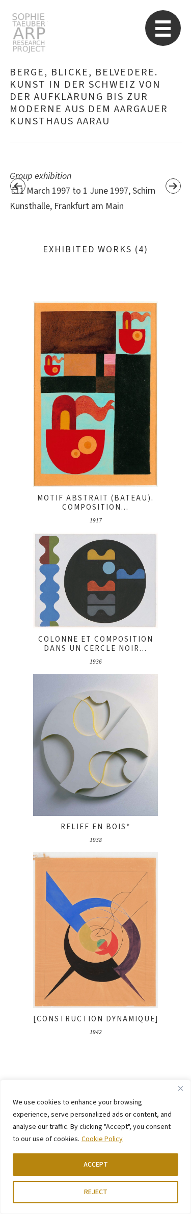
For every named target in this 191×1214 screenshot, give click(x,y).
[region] (95, 1146)
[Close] (180, 1088)
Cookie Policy (102, 1139)
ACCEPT (96, 1164)
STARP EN (29, 33)
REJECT (95, 1192)
